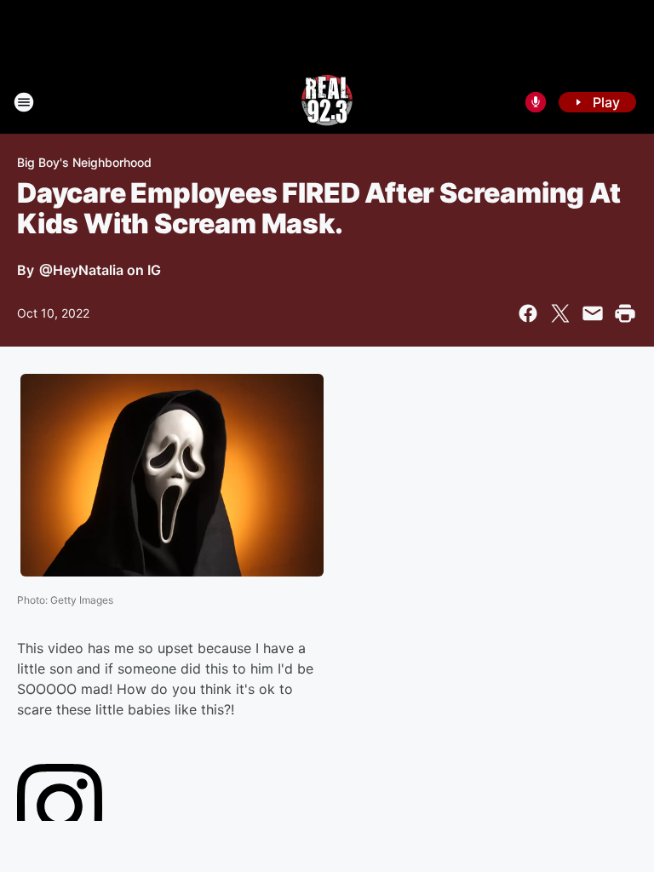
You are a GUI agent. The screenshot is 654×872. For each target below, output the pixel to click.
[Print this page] (625, 313)
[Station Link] (327, 102)
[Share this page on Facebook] (528, 313)
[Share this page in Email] (593, 313)
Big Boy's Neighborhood (84, 162)
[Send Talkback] (535, 102)
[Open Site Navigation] (24, 102)
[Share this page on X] (560, 313)
